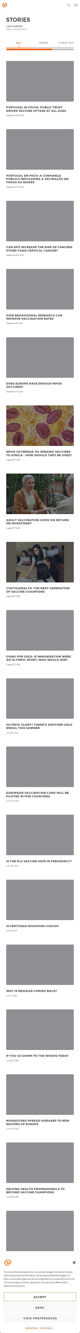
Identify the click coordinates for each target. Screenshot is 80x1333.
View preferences (40, 1318)
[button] (74, 1262)
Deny (40, 1307)
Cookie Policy (31, 1327)
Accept (40, 1297)
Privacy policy (46, 1327)
